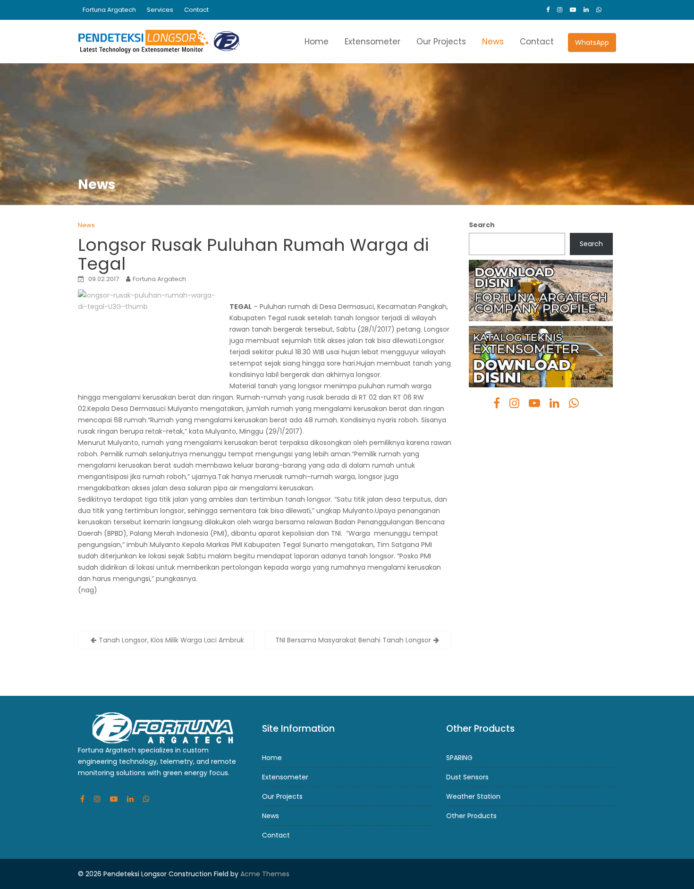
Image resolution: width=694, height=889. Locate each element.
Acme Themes (264, 874)
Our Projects (441, 41)
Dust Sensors (467, 777)
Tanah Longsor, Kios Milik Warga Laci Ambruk (171, 640)
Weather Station (473, 796)
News (493, 41)
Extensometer (372, 41)
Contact (196, 9)
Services (160, 9)
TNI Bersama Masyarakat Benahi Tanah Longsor (353, 640)
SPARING (459, 757)
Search (482, 225)
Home (317, 41)
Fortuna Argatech (109, 9)
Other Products (471, 816)
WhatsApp (592, 42)
